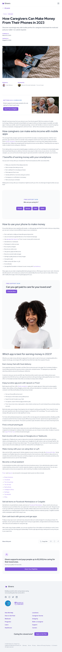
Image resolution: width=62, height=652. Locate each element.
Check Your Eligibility (31, 569)
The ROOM (7, 494)
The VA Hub (7, 484)
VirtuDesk (7, 480)
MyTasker (7, 492)
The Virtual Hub (8, 482)
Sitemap (25, 645)
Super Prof (8, 432)
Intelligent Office (9, 489)
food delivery (37, 266)
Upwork (10, 473)
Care (13, 432)
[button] (58, 3)
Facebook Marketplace (36, 505)
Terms (29, 645)
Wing (5, 497)
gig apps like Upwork (12, 239)
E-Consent (54, 645)
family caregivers (10, 141)
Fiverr (4, 473)
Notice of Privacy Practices (44, 645)
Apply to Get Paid (41, 634)
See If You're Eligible (11, 109)
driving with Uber (50, 452)
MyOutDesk (7, 487)
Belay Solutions (8, 477)
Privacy (34, 645)
